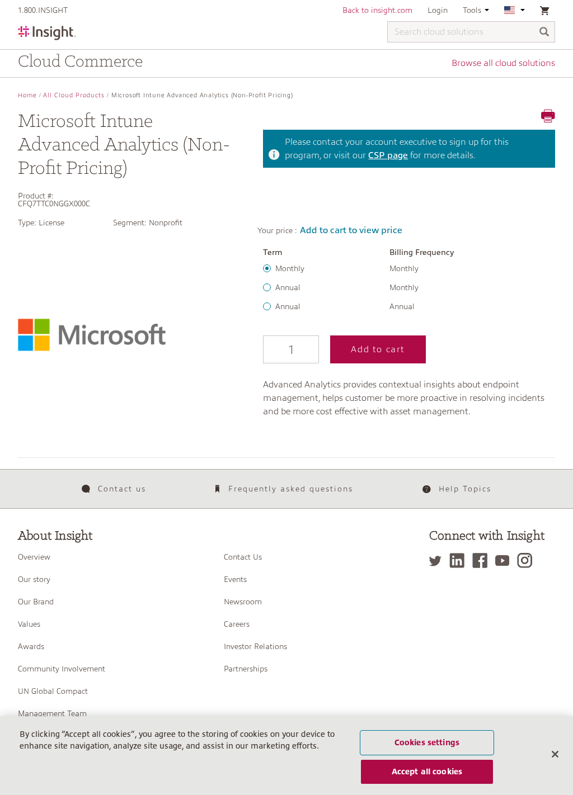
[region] (286, 755)
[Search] (544, 33)
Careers (237, 623)
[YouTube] (505, 560)
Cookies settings (426, 742)
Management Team (52, 713)
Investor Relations (255, 646)
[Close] (555, 754)
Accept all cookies (427, 771)
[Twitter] (438, 560)
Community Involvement (61, 668)
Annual (287, 287)
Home (27, 95)
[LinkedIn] (459, 560)
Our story (34, 579)
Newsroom (243, 601)
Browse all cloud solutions (503, 63)
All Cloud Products (74, 95)
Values (29, 623)
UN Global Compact (53, 691)
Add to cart (378, 349)
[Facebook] (482, 560)
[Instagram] (527, 560)
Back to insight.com (377, 10)
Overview (34, 556)
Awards (31, 646)
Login (438, 10)
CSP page (388, 155)
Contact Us (243, 556)
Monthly (289, 268)
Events (235, 579)
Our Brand (36, 601)
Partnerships (245, 668)
